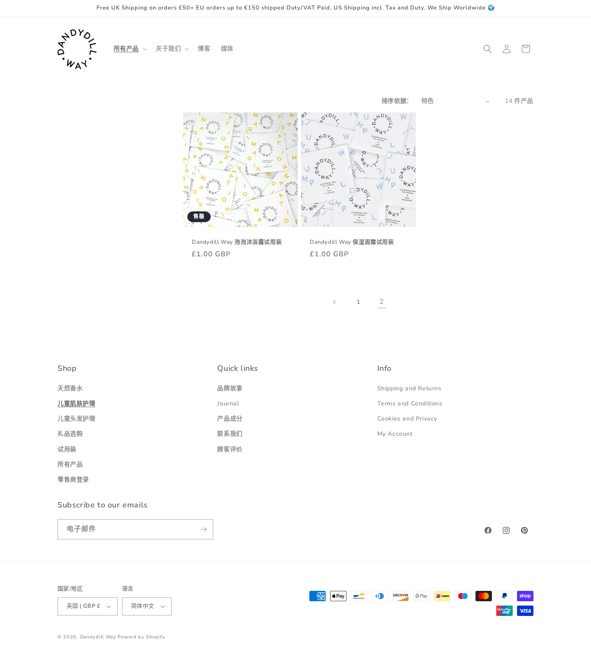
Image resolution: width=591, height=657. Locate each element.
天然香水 (70, 388)
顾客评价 (229, 449)
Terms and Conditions (410, 403)
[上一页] (334, 302)
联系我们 (229, 434)
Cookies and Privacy (407, 419)
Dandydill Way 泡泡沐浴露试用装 (237, 242)
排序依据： (397, 101)
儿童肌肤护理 (77, 403)
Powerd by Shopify (141, 637)
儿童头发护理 (77, 419)
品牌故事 (229, 388)
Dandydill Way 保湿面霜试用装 (352, 242)
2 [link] (381, 301)
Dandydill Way (98, 637)
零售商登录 (73, 479)
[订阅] (203, 529)
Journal (228, 403)
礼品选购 (70, 434)
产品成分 (229, 419)
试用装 (67, 449)
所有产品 (70, 464)
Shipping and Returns (409, 388)
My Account (395, 434)
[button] (130, 49)
